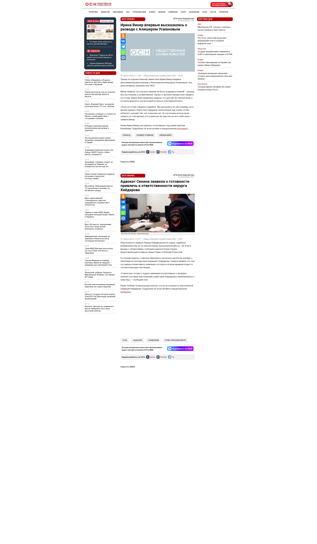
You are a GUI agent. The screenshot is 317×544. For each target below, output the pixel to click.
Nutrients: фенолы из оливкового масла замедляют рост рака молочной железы (99, 308)
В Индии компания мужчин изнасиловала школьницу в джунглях (97, 128)
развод (127, 135)
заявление (154, 340)
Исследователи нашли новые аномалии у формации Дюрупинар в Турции (100, 140)
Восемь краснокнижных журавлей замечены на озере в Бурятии (100, 285)
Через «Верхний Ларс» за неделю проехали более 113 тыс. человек (99, 105)
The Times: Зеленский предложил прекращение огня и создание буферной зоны (212, 41)
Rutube (163, 152)
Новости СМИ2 (127, 161)
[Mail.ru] (123, 57)
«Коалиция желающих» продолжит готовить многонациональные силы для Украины (215, 76)
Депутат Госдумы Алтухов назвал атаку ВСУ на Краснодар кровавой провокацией (100, 296)
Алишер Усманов (145, 135)
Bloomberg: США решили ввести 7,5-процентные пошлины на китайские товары (99, 188)
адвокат (138, 340)
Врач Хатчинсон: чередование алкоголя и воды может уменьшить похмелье (98, 226)
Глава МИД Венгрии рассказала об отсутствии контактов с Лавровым (99, 250)
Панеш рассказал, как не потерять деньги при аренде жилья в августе (100, 94)
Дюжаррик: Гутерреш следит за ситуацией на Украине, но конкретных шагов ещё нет (99, 164)
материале (182, 128)
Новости (95, 51)
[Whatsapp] (123, 52)
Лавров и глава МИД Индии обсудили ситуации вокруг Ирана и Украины (99, 214)
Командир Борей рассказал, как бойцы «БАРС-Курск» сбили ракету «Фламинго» (99, 152)
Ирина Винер (166, 135)
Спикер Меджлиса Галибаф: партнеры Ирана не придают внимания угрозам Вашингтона (98, 262)
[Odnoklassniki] (123, 35)
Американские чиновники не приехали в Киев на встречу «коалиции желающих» (97, 238)
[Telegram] (123, 46)
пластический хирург (176, 340)
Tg (173, 152)
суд (125, 340)
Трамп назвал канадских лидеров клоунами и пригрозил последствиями (100, 176)
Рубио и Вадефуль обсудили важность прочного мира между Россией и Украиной (99, 82)
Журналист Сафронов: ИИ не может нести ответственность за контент (100, 57)
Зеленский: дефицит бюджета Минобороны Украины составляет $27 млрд (100, 274)
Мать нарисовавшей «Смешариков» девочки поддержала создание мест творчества (97, 201)
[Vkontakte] (123, 41)
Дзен (152, 152)
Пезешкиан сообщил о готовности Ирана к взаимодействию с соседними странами (100, 116)
